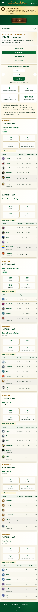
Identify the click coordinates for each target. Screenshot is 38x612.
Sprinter (8, 381)
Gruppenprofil (19, 48)
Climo (7, 570)
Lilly (7, 387)
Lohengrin (8, 184)
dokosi (7, 574)
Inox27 (7, 232)
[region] (19, 169)
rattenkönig (9, 172)
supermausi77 (9, 515)
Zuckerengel (9, 366)
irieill (7, 595)
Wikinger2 (8, 431)
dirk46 (7, 299)
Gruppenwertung (19, 56)
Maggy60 (8, 313)
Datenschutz (25, 604)
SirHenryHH (9, 505)
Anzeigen (19, 79)
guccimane (8, 450)
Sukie (7, 510)
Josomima (8, 362)
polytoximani (9, 445)
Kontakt (5, 604)
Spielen (19, 20)
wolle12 (8, 163)
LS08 (7, 318)
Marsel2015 (9, 304)
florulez (8, 589)
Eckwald (8, 158)
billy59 (7, 237)
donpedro (8, 579)
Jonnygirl (8, 376)
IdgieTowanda (9, 246)
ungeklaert (9, 308)
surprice (8, 519)
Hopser (7, 456)
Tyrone (7, 526)
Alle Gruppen (19, 61)
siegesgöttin (9, 500)
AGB (34, 604)
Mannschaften (19, 52)
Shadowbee (9, 228)
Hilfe (19, 607)
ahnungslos (9, 253)
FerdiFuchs (8, 584)
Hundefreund (9, 168)
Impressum (14, 604)
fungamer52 (9, 242)
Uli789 (7, 436)
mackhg (8, 371)
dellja (7, 440)
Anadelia (8, 177)
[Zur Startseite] (17, 3)
